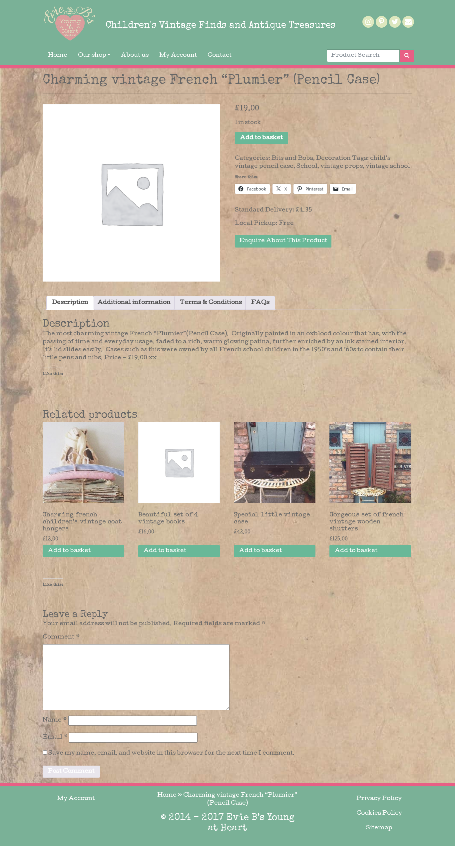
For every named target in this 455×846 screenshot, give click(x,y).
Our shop (92, 55)
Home (57, 55)
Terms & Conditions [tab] (211, 303)
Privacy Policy (379, 799)
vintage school (388, 166)
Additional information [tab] (134, 303)
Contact (219, 55)
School (306, 166)
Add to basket (261, 138)
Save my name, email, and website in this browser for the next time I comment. (171, 753)
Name (55, 720)
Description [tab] (70, 303)
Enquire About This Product (283, 241)
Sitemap (379, 828)
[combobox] (363, 55)
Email (55, 737)
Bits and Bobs (292, 158)
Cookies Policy (379, 813)
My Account (178, 55)
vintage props (341, 166)
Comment (61, 637)
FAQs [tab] (260, 303)
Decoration (333, 158)
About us (135, 55)
